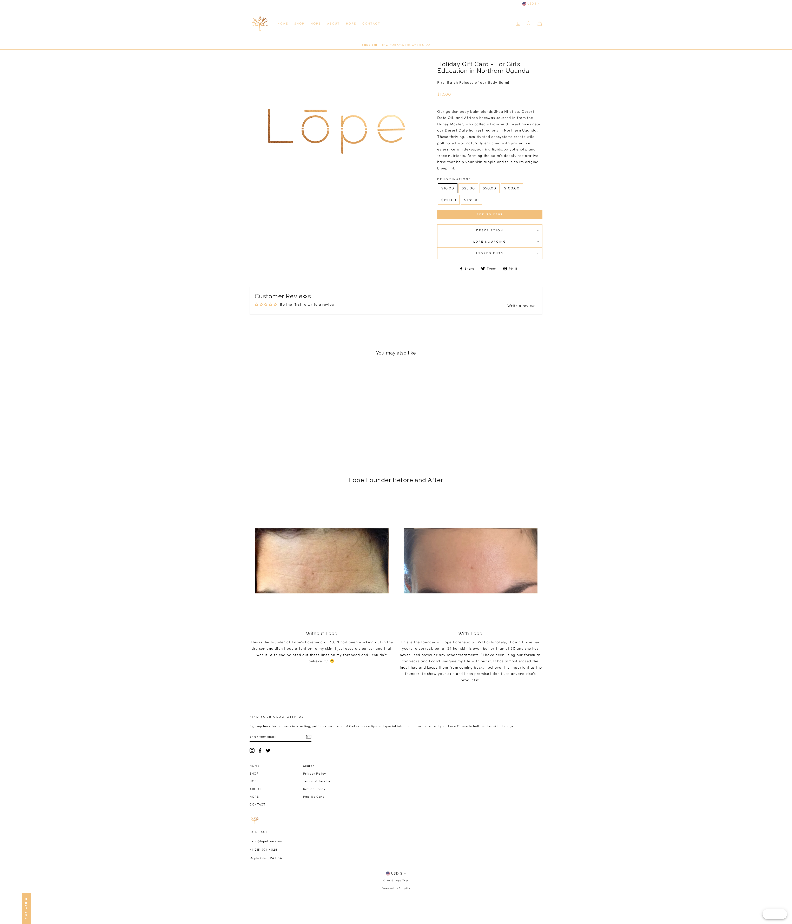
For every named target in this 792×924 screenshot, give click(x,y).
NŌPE (316, 23)
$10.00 (447, 188)
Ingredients (490, 253)
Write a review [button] (521, 305)
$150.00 (448, 200)
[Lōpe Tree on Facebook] (260, 750)
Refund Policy (314, 789)
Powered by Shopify (396, 888)
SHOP (299, 23)
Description (490, 230)
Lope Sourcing (489, 241)
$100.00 (512, 188)
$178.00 (471, 200)
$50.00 (489, 188)
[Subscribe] (308, 736)
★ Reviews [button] (26, 909)
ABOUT (333, 23)
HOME (282, 23)
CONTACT (371, 23)
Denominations (454, 179)
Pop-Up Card (314, 796)
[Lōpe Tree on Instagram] (252, 750)
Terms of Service (317, 781)
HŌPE (351, 23)
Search (309, 766)
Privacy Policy (314, 773)
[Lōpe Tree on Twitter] (268, 750)
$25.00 (468, 188)
